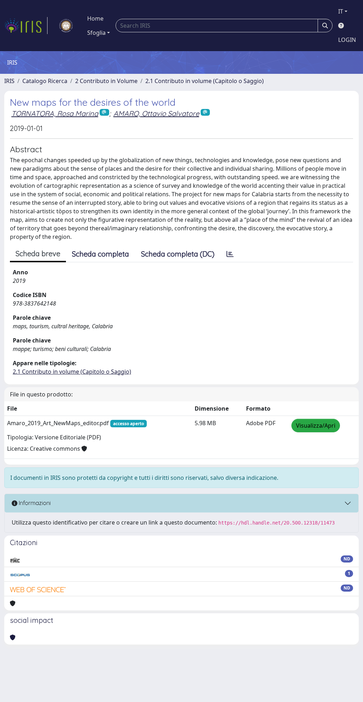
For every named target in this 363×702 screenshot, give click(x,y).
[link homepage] (26, 25)
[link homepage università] (66, 25)
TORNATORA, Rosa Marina (54, 113)
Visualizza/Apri (315, 425)
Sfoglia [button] (96, 33)
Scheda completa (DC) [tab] (177, 253)
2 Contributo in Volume (106, 81)
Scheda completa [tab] (100, 253)
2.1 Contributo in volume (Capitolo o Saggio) (204, 81)
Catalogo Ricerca (44, 81)
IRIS (9, 81)
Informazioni (34, 502)
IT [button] (340, 11)
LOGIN (347, 40)
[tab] (230, 254)
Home (95, 18)
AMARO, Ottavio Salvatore (156, 113)
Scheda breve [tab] (38, 253)
